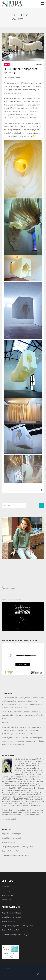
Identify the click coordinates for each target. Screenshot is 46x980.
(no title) (5, 722)
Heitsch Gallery (21, 89)
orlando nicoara (8, 895)
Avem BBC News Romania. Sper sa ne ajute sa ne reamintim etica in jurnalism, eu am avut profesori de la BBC (23, 715)
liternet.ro (6, 891)
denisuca (5, 887)
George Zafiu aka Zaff (10, 851)
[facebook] (33, 974)
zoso (3, 860)
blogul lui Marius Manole (12, 838)
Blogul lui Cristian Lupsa (11, 834)
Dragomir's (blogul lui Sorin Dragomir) (17, 847)
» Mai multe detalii (9, 819)
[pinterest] (42, 974)
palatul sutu (6, 899)
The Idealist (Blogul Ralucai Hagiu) (15, 855)
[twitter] (38, 974)
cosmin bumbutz (8, 842)
